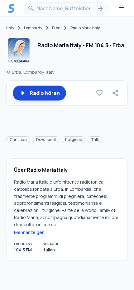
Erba (56, 28)
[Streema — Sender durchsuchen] (11, 8)
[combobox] (66, 8)
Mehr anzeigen (29, 232)
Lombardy (33, 28)
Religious (73, 139)
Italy (10, 28)
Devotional (46, 139)
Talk (95, 139)
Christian (18, 139)
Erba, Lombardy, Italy (30, 72)
